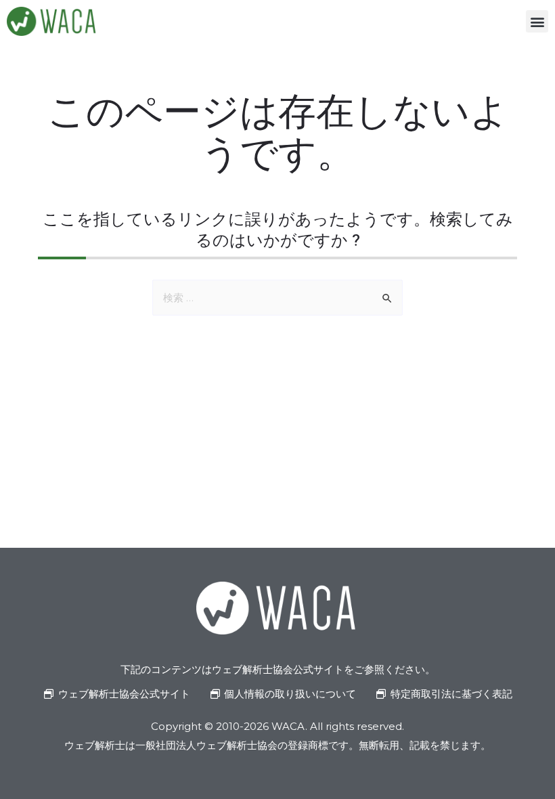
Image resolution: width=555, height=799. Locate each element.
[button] (537, 21)
